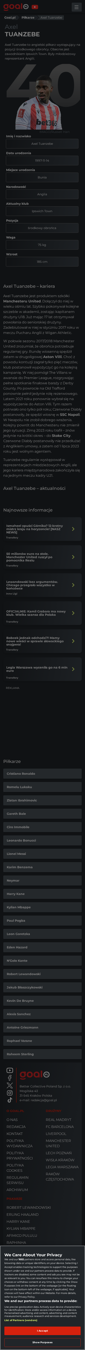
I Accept (42, 1330)
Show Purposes (42, 1342)
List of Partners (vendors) (20, 1320)
